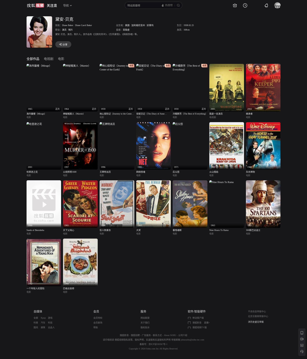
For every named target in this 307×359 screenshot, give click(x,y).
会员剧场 (97, 322)
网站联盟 (145, 318)
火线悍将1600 (69, 172)
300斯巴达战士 (253, 230)
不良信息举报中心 (257, 311)
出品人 (51, 327)
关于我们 (145, 322)
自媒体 (38, 311)
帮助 (95, 327)
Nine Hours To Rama (218, 230)
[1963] (153, 182)
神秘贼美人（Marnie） (74, 114)
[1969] (226, 124)
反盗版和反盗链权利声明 (158, 340)
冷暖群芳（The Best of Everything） (190, 114)
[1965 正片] (39, 65)
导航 (66, 5)
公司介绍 (182, 335)
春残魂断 (177, 230)
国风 (36, 327)
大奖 (138, 230)
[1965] (80, 182)
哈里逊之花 (32, 172)
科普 (36, 322)
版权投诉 (145, 327)
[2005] (226, 65)
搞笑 (43, 327)
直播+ (207, 322)
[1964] (117, 182)
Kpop (43, 318)
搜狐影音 (197, 322)
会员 (96, 311)
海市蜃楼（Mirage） (36, 114)
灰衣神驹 (250, 172)
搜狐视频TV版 (200, 327)
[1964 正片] (77, 65)
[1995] (153, 124)
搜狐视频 (35, 5)
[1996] (107, 124)
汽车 (43, 322)
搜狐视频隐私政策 (124, 340)
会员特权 (97, 318)
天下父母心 (68, 230)
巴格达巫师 (68, 288)
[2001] (34, 124)
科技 (50, 322)
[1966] (44, 182)
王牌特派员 (105, 172)
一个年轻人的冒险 (35, 288)
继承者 (249, 114)
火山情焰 (213, 172)
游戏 (50, 318)
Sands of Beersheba (35, 230)
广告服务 (146, 335)
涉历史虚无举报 (256, 322)
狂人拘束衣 (105, 230)
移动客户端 (198, 318)
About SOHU (170, 335)
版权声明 (139, 340)
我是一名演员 (216, 114)
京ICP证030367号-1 (158, 344)
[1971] (178, 124)
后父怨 (176, 172)
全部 (36, 318)
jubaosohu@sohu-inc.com (192, 340)
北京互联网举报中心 (258, 316)
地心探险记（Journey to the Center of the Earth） (116, 114)
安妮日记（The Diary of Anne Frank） (150, 114)
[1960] (80, 240)
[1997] (80, 124)
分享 (64, 44)
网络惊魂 (140, 172)
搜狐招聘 (135, 335)
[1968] (263, 124)
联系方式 (157, 335)
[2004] (263, 65)
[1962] (263, 182)
